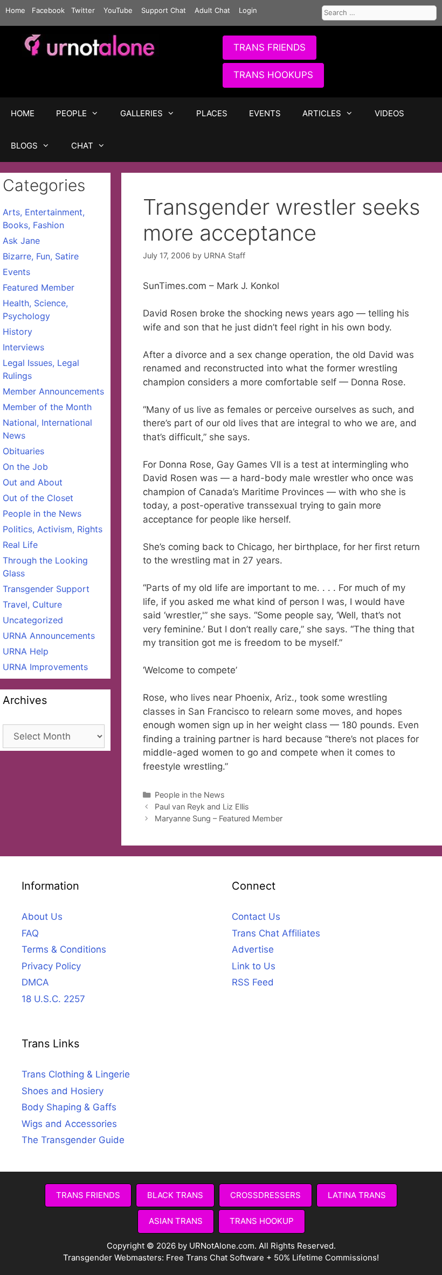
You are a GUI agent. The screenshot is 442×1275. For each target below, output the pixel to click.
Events (16, 271)
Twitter (83, 10)
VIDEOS (389, 113)
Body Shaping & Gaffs (69, 1107)
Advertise (253, 949)
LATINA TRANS (357, 1195)
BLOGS (24, 145)
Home (15, 10)
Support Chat (163, 10)
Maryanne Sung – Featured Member (218, 818)
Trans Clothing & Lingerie (76, 1074)
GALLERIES (141, 113)
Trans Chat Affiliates (276, 933)
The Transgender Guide (73, 1140)
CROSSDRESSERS (265, 1195)
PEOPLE (71, 113)
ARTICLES (321, 113)
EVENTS (265, 113)
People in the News (190, 794)
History (17, 331)
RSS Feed (253, 982)
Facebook (48, 10)
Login (248, 10)
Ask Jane (21, 240)
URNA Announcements (49, 635)
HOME (22, 113)
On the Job (25, 466)
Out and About (33, 482)
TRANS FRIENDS (269, 47)
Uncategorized (33, 620)
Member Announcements (53, 391)
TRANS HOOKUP (262, 1221)
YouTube (118, 10)
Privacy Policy (51, 966)
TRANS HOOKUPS (273, 74)
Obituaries (23, 451)
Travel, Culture (32, 604)
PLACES (211, 113)
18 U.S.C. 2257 (53, 999)
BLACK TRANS (175, 1195)
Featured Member (38, 287)
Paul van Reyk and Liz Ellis (202, 806)
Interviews (23, 347)
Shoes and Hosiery (62, 1091)
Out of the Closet (38, 497)
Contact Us (256, 916)
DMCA (35, 982)
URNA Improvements (45, 666)
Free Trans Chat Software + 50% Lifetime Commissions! (272, 1257)
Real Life (20, 544)
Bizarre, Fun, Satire (41, 256)
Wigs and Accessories (69, 1123)
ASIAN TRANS (176, 1221)
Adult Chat (212, 10)
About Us (42, 916)
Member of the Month (47, 406)
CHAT (82, 145)
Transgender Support (46, 588)
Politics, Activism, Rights (52, 529)
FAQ (30, 933)
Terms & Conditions (64, 949)
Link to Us (253, 966)
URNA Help (26, 651)
